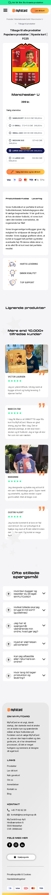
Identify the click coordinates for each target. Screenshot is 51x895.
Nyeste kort (38, 34)
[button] (39, 10)
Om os (10, 780)
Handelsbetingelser (16, 879)
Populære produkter (16, 34)
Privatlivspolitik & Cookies (19, 874)
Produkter (11, 766)
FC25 (25, 38)
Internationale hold (22, 19)
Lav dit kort (12, 770)
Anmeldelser (13, 784)
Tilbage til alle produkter (25, 30)
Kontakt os (12, 789)
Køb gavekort (13, 775)
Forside (10, 19)
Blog (9, 793)
